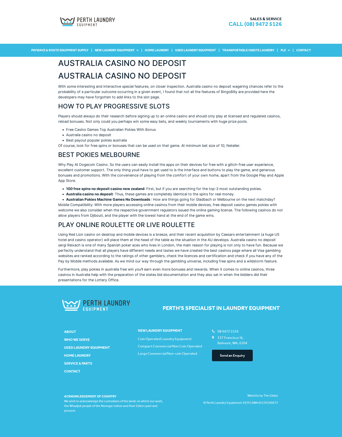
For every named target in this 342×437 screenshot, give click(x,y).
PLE (283, 50)
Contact (303, 50)
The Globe (270, 395)
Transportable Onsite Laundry (248, 50)
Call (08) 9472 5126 (255, 24)
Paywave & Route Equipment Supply (59, 50)
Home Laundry (157, 50)
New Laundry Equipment (115, 50)
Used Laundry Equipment (195, 50)
